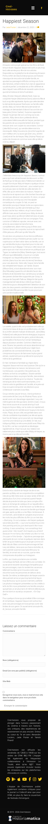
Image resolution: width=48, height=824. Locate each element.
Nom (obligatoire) (11, 660)
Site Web (6, 681)
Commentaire (9, 631)
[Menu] (33, 8)
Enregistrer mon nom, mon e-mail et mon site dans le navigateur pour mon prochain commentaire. (23, 697)
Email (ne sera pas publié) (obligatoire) (20, 671)
